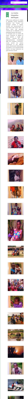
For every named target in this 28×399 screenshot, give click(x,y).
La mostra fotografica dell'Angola (14, 15)
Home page (11, 6)
